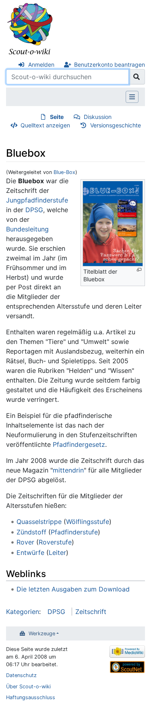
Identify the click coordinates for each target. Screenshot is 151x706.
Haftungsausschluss (30, 697)
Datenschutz (21, 675)
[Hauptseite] (30, 29)
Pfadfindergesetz (79, 444)
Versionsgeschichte (115, 125)
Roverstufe (55, 542)
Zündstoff (31, 532)
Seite (57, 116)
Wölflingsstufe (87, 522)
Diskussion (98, 116)
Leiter (57, 552)
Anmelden (41, 64)
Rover (25, 542)
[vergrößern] (139, 270)
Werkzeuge (42, 633)
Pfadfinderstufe (74, 532)
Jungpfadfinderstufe (37, 200)
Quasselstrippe (39, 522)
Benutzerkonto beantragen (109, 64)
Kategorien (22, 612)
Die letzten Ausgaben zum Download (73, 589)
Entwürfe (30, 552)
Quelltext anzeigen (45, 125)
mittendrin (68, 470)
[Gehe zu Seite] (136, 76)
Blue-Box (64, 172)
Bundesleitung (27, 229)
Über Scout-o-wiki (28, 686)
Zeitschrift (90, 612)
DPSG (34, 210)
